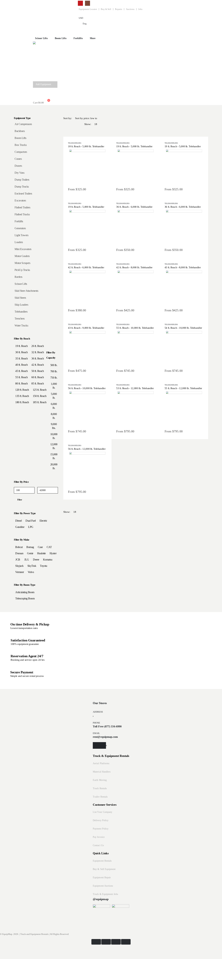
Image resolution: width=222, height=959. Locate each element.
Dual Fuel (30, 520)
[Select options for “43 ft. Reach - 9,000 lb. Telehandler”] (87, 348)
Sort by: (67, 118)
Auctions (130, 9)
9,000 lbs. (54, 426)
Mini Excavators (23, 249)
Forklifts (19, 221)
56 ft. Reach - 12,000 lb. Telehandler (86, 448)
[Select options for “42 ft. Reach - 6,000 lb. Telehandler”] (87, 287)
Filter (19, 500)
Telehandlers (74, 143)
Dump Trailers (22, 179)
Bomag (30, 547)
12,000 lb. (53, 446)
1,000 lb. (54, 385)
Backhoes (20, 131)
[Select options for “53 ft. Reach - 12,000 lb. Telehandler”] (135, 408)
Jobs (140, 9)
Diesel (18, 520)
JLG (26, 559)
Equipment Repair (102, 877)
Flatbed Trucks (22, 214)
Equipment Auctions (103, 886)
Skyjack (19, 565)
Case (40, 547)
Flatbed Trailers (22, 207)
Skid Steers (20, 297)
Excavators (20, 200)
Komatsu (47, 559)
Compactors (21, 151)
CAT (49, 547)
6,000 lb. (54, 405)
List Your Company (102, 812)
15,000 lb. (53, 456)
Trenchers (20, 318)
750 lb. (53, 377)
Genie (30, 553)
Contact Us (98, 845)
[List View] (73, 130)
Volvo (31, 572)
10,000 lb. (53, 436)
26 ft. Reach (37, 345)
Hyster (53, 553)
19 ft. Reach (21, 345)
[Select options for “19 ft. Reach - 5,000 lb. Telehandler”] (135, 166)
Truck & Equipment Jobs (105, 894)
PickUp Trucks (22, 269)
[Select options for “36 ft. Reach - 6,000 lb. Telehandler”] (135, 227)
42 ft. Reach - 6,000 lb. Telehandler (86, 267)
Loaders (19, 242)
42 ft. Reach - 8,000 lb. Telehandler (134, 267)
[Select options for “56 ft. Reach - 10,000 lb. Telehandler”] (87, 408)
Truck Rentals (100, 788)
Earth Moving (100, 780)
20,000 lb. (53, 466)
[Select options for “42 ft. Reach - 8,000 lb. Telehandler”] (135, 287)
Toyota (43, 565)
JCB (17, 559)
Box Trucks (21, 144)
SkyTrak (31, 565)
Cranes (18, 158)
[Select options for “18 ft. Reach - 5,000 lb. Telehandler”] (87, 166)
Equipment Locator (88, 9)
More (92, 38)
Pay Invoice (99, 837)
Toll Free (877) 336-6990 (107, 726)
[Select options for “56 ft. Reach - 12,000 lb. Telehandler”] (87, 469)
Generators (20, 228)
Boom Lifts (60, 38)
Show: (87, 124)
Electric (43, 520)
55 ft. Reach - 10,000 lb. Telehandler (135, 327)
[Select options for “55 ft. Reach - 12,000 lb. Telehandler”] (184, 408)
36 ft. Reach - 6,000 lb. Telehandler (134, 206)
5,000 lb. (54, 395)
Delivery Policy (100, 820)
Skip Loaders (21, 304)
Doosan (19, 553)
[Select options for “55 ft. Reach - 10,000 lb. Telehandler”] (135, 348)
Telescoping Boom (25, 598)
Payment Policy (100, 828)
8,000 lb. (54, 416)
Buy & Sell (106, 9)
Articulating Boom (24, 592)
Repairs (118, 9)
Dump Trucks (22, 186)
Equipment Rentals (102, 861)
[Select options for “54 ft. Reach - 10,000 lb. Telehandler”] (184, 348)
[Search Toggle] (35, 29)
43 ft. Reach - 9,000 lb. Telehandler (86, 327)
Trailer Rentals (100, 796)
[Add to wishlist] (79, 166)
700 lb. (53, 371)
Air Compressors (23, 124)
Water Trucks (21, 325)
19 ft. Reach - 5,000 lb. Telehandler (134, 146)
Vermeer (19, 572)
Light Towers (21, 235)
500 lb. (53, 365)
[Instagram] (87, 3)
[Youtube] (80, 3)
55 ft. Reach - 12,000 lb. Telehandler (183, 388)
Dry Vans (19, 172)
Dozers (18, 165)
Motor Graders (22, 256)
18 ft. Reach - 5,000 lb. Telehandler (86, 146)
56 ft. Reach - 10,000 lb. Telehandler (86, 388)
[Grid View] (66, 130)
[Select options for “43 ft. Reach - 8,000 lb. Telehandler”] (184, 287)
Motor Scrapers (22, 262)
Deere (36, 559)
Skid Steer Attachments (26, 290)
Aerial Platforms (101, 763)
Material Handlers (101, 771)
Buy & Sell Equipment (104, 869)
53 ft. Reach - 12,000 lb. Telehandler (135, 388)
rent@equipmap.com (105, 736)
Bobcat (19, 547)
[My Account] (35, 93)
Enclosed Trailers (23, 193)
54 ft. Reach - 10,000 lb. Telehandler (183, 327)
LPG (30, 526)
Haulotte (41, 553)
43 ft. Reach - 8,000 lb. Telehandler (183, 267)
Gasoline (19, 526)
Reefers (18, 276)
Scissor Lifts (21, 283)
